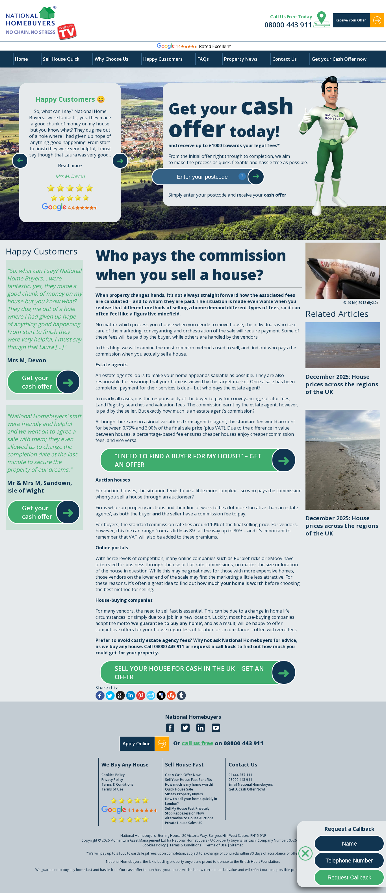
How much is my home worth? (189, 784)
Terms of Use (112, 789)
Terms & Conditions (117, 784)
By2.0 (372, 302)
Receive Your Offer (351, 20)
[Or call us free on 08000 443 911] (218, 749)
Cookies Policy (113, 774)
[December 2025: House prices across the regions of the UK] (342, 325)
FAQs (203, 59)
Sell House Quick (61, 59)
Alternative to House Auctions (189, 818)
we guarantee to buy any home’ (167, 623)
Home (21, 59)
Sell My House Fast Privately (187, 808)
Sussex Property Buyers (184, 794)
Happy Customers (163, 59)
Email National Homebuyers (251, 784)
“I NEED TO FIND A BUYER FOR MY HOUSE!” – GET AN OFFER (192, 460)
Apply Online (137, 743)
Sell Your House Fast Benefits (188, 779)
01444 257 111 (240, 774)
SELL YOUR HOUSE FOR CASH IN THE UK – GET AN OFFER (192, 672)
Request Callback (349, 877)
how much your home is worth (230, 583)
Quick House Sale (179, 789)
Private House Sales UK (183, 822)
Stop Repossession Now (184, 813)
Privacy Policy (112, 779)
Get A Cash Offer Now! (183, 774)
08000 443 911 (288, 24)
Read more (70, 165)
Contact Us (284, 59)
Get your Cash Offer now (339, 59)
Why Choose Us (111, 59)
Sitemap (237, 845)
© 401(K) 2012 (354, 302)
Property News (240, 59)
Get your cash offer (38, 381)
